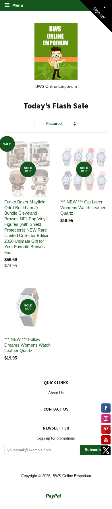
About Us (56, 393)
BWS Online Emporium (72, 476)
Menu (17, 5)
